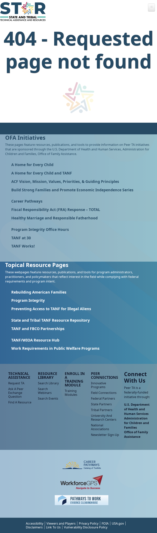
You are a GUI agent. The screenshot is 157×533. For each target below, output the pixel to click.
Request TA (16, 383)
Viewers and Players (61, 523)
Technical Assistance (19, 375)
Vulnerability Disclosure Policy (85, 527)
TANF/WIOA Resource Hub (35, 340)
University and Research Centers (103, 418)
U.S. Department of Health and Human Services (137, 409)
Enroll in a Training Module (75, 379)
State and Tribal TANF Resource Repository (50, 320)
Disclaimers (34, 527)
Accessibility (34, 523)
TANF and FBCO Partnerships (38, 328)
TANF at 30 (21, 237)
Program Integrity (28, 300)
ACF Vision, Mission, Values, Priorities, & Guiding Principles (65, 181)
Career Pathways (27, 201)
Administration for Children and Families (136, 423)
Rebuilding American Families (38, 292)
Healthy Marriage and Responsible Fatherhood (54, 218)
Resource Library (47, 375)
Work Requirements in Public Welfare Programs (55, 348)
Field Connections (104, 393)
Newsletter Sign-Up (105, 435)
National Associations (100, 427)
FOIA (105, 523)
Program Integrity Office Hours (40, 229)
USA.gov (118, 523)
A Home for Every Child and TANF (41, 173)
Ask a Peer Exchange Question (16, 393)
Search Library (48, 383)
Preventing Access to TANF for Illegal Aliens (51, 308)
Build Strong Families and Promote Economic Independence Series (72, 189)
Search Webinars (45, 391)
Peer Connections (104, 375)
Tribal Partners (101, 410)
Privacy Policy (88, 523)
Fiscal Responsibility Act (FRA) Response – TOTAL (55, 209)
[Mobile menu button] (151, 7)
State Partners (101, 404)
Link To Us (53, 527)
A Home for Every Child (32, 164)
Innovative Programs (98, 385)
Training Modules (71, 393)
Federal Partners (103, 398)
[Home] (24, 11)
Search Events (48, 398)
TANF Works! (23, 246)
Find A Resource (19, 402)
